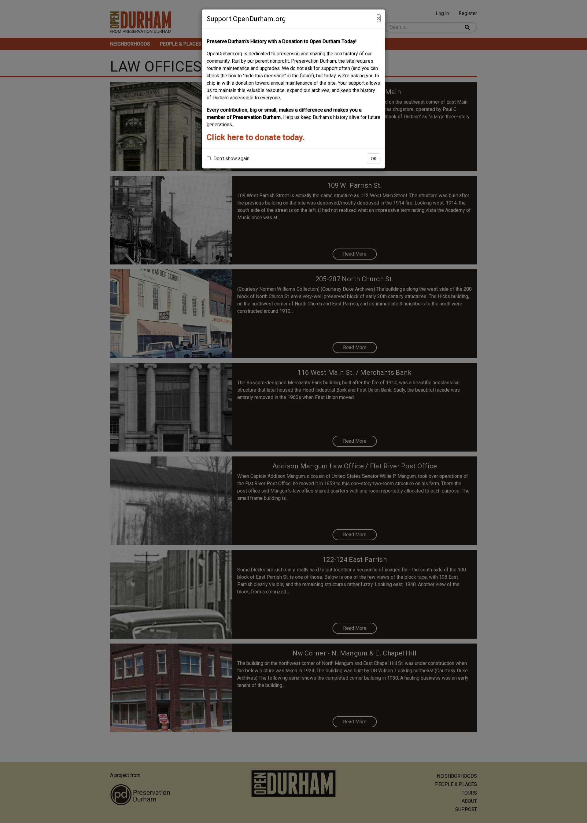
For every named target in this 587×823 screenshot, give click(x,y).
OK (373, 158)
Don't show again (230, 158)
